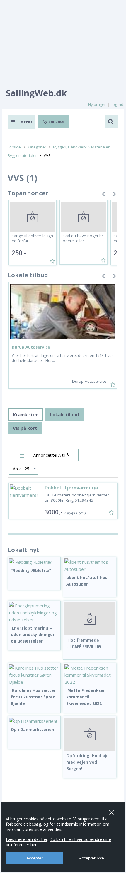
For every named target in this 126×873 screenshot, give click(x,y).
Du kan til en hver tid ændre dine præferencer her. (58, 842)
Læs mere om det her (26, 839)
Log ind (117, 104)
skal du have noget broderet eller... (83, 238)
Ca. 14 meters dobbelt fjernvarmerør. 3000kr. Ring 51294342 (77, 497)
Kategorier (37, 147)
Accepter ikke (91, 858)
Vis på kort (25, 428)
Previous (104, 195)
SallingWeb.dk (36, 93)
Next (114, 195)
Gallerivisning (13, 454)
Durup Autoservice (31, 347)
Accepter (34, 858)
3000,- (53, 512)
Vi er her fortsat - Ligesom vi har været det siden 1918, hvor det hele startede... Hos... (62, 358)
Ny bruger (97, 104)
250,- (19, 253)
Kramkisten (25, 414)
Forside (14, 147)
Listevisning (23, 454)
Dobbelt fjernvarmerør (72, 487)
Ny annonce (53, 121)
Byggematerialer (22, 155)
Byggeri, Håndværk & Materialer (81, 147)
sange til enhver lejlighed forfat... (32, 238)
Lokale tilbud (64, 414)
